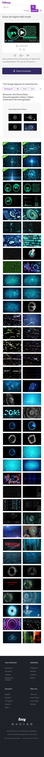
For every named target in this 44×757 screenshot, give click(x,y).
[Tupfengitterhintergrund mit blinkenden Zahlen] (32, 465)
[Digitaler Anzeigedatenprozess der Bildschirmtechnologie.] (12, 505)
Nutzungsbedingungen (12, 738)
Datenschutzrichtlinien (30, 738)
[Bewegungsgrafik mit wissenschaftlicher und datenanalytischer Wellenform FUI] (12, 518)
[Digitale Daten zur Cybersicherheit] (32, 148)
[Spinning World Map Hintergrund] (12, 598)
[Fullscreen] (38, 41)
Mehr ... (7, 707)
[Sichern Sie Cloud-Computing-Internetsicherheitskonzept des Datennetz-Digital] (12, 148)
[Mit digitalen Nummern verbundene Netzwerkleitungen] (12, 531)
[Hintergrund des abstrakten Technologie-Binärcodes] (12, 558)
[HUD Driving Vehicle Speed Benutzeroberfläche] (12, 214)
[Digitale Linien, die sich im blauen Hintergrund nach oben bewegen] (32, 399)
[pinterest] (20, 724)
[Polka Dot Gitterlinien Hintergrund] (32, 280)
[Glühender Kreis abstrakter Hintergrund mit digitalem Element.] (12, 624)
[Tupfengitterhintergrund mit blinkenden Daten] (32, 452)
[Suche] (33, 7)
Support (33, 674)
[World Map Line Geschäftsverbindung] (12, 386)
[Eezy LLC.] (22, 719)
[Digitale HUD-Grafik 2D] (12, 227)
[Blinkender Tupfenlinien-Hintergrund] (32, 293)
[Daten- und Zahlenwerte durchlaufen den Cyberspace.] (32, 373)
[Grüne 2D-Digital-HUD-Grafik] (12, 188)
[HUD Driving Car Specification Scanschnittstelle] (12, 241)
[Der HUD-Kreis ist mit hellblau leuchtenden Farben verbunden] (12, 611)
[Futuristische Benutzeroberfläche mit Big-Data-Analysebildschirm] (12, 492)
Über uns (33, 694)
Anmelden (34, 10)
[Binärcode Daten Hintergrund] (12, 267)
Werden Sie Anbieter (9, 679)
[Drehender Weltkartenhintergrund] (32, 584)
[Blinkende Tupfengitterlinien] (12, 307)
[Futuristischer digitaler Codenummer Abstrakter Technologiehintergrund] (32, 624)
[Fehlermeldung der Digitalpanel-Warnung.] (12, 584)
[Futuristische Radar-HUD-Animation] (32, 412)
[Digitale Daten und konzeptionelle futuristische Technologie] (12, 174)
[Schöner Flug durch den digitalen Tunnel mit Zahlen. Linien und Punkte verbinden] (12, 320)
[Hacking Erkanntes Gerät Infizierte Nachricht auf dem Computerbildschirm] (12, 545)
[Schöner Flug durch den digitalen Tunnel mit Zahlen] (32, 320)
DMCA (32, 678)
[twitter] (16, 724)
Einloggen (27, 10)
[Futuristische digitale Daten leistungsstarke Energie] (32, 267)
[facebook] (13, 724)
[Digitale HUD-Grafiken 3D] (32, 227)
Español (8, 698)
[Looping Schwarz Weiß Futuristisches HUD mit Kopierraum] (12, 399)
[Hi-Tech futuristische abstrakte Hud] (32, 518)
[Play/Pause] (6, 41)
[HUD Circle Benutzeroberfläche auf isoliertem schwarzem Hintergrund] (12, 571)
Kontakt (33, 704)
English (7, 694)
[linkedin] (31, 724)
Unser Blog (34, 701)
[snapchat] (28, 724)
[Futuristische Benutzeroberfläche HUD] (32, 254)
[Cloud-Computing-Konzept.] (12, 637)
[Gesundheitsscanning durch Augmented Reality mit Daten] (32, 611)
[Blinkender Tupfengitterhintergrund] (12, 293)
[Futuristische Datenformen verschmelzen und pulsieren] (32, 637)
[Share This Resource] (24, 49)
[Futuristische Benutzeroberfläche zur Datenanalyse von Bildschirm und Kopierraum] (32, 492)
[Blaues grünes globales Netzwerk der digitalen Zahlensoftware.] (32, 241)
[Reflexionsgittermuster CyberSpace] (32, 479)
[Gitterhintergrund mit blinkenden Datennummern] (12, 465)
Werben (33, 671)
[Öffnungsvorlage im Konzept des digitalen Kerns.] (12, 412)
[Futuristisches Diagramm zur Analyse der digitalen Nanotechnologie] (12, 479)
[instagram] (24, 724)
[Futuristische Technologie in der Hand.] (32, 531)
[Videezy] (6, 2)
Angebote (34, 668)
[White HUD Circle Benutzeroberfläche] (32, 571)
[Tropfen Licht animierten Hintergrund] (32, 545)
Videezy (8, 674)
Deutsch (8, 704)
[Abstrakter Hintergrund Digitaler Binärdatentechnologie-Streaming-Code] (12, 254)
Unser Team (34, 698)
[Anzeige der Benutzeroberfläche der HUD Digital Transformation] (32, 214)
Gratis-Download (23, 71)
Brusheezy (9, 668)
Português (9, 701)
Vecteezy (8, 671)
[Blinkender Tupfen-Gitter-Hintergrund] (12, 280)
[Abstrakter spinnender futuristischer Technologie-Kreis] (32, 598)
